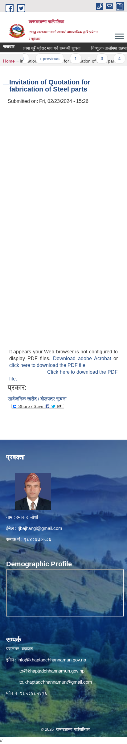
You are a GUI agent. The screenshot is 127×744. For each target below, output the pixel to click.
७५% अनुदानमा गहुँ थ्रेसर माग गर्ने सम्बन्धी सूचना (37, 48)
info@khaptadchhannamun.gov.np (52, 659)
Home (9, 61)
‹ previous (44, 58)
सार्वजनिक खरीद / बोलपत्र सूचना (37, 398)
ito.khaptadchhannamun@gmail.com (55, 682)
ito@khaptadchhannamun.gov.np (51, 670)
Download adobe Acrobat (83, 358)
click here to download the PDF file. (48, 365)
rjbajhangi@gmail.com (40, 528)
